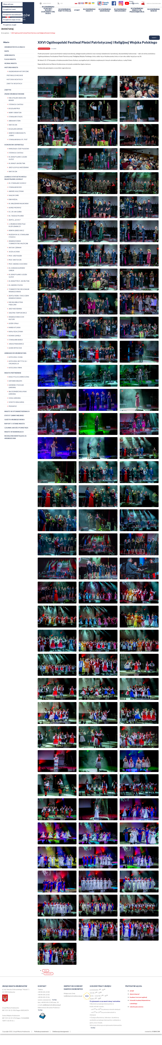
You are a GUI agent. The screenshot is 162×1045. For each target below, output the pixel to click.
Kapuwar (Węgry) (15, 381)
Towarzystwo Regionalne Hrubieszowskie (19, 290)
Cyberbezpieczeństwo (136, 1006)
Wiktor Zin (13, 125)
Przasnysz (13, 406)
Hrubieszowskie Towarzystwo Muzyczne (18, 242)
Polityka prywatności (41, 1031)
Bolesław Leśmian (15, 129)
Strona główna (5, 33)
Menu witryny (8, 4)
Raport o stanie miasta (14, 424)
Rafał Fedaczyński (16, 331)
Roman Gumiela (15, 336)
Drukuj (45, 970)
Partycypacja (64, 10)
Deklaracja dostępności (61, 1031)
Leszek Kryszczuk (15, 348)
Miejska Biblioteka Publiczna (16, 303)
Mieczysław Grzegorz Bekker (17, 99)
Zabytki (7, 90)
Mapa (6, 51)
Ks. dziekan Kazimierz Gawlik (17, 269)
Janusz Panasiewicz (16, 344)
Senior (153, 10)
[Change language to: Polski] (76, 3)
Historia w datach (15, 79)
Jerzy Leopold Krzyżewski (19, 167)
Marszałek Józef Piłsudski (19, 149)
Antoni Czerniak (15, 247)
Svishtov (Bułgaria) (16, 402)
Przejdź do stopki (9, 25)
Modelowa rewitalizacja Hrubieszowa (15, 437)
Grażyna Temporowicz (18, 313)
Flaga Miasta (10, 59)
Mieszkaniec (120, 10)
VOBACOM (156, 1031)
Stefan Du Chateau (16, 104)
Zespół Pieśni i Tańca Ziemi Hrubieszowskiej (19, 297)
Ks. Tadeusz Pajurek (16, 216)
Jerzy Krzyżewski (15, 309)
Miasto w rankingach (14, 432)
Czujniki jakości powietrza (16, 428)
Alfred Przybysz (15, 208)
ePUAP (132, 991)
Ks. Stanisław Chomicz (17, 183)
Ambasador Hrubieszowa (15, 353)
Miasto (89, 10)
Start (77, 10)
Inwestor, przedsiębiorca (137, 10)
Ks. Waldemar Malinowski (19, 203)
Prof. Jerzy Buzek (15, 256)
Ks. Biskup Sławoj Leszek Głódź (18, 158)
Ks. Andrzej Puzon (16, 285)
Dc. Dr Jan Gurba (15, 212)
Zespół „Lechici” (15, 220)
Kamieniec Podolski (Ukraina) (16, 386)
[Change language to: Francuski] (83, 3)
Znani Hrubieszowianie (14, 94)
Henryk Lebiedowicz (16, 230)
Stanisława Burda (16, 340)
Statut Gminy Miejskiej (14, 415)
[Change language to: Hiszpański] (89, 3)
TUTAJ (54, 1000)
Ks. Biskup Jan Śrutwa (17, 163)
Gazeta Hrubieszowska (14, 419)
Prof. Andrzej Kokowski (18, 264)
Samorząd (105, 10)
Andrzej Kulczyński (16, 191)
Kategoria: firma (15, 368)
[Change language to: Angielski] (79, 3)
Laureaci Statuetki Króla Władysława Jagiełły (15, 178)
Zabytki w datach (14, 83)
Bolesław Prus (14, 108)
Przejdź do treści (9, 9)
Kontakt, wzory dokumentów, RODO (48, 10)
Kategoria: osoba (16, 357)
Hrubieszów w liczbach (14, 47)
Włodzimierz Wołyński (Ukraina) (18, 393)
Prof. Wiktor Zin (15, 260)
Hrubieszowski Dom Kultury (16, 318)
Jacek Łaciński (14, 252)
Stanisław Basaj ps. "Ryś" (18, 139)
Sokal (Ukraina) (15, 398)
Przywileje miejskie (15, 75)
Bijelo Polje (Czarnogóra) (19, 377)
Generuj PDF (48, 973)
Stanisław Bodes (15, 187)
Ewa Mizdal (13, 199)
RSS (62, 3)
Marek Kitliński (14, 327)
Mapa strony (47, 3)
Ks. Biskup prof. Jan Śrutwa (19, 281)
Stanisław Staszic (16, 117)
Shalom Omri (14, 195)
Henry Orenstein (15, 112)
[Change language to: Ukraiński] (93, 3)
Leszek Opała (14, 323)
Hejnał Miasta (10, 63)
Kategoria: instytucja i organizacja (18, 362)
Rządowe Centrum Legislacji (138, 997)
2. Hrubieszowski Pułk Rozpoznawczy (17, 225)
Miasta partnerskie (12, 373)
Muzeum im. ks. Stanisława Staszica (19, 236)
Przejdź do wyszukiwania (12, 14)
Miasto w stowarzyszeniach (17, 411)
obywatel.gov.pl (134, 994)
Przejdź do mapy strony (11, 20)
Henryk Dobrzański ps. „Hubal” (17, 134)
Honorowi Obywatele (14, 145)
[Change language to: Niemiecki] (86, 3)
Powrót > (154, 37)
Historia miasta (11, 67)
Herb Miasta (9, 55)
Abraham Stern (14, 121)
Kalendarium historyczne (19, 71)
